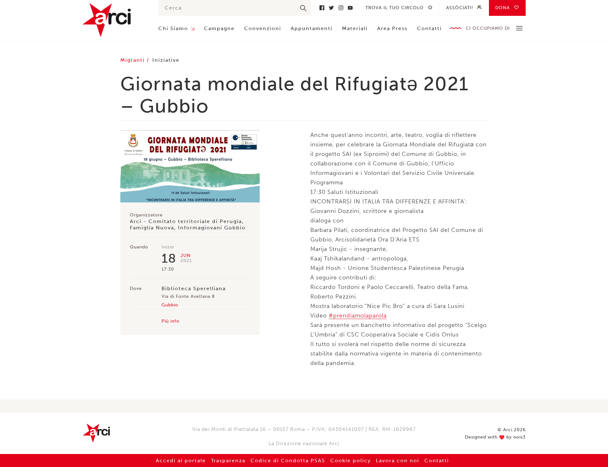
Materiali (355, 28)
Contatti (429, 28)
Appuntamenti (311, 28)
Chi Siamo (173, 28)
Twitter (331, 8)
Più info (171, 321)
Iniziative (166, 60)
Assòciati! (459, 7)
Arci (114, 20)
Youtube (350, 8)
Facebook (321, 8)
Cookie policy (350, 460)
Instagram (340, 8)
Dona (502, 7)
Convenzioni (262, 28)
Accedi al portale (181, 460)
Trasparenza (228, 460)
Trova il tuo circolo (394, 7)
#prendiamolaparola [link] (358, 315)
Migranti (133, 60)
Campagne (219, 28)
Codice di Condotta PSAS (287, 460)
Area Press (392, 28)
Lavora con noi (397, 460)
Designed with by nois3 (495, 437)
